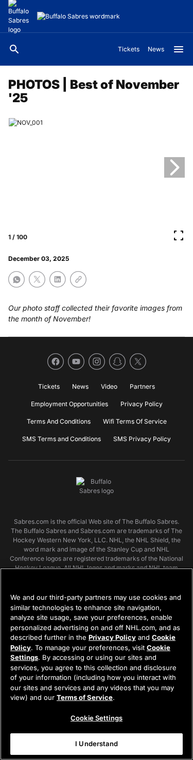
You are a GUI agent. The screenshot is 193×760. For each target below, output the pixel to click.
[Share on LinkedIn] (57, 279)
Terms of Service (85, 697)
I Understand (96, 743)
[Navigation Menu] (178, 49)
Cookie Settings (96, 718)
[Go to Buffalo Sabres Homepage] (78, 16)
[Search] (14, 49)
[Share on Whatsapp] (16, 279)
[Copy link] (78, 279)
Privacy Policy (112, 637)
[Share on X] (37, 279)
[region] (96, 664)
